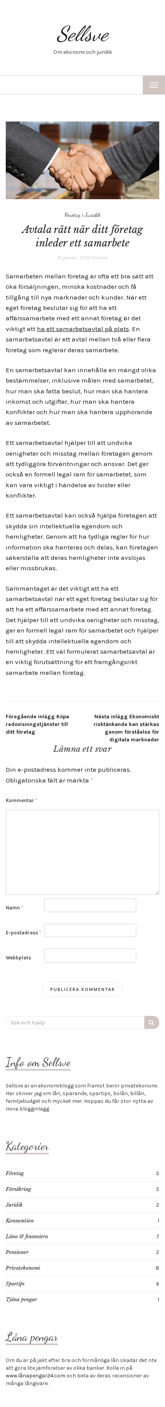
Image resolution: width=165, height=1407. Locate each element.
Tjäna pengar (21, 1299)
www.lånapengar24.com (35, 1375)
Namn (14, 908)
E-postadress (23, 933)
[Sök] (151, 1022)
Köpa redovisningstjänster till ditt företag (37, 724)
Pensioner (17, 1252)
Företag (72, 214)
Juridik (93, 214)
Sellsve (82, 33)
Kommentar (21, 800)
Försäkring (18, 1189)
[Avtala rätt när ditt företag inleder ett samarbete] (82, 160)
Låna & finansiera (27, 1236)
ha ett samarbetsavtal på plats (83, 329)
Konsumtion (20, 1220)
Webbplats (18, 958)
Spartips (15, 1283)
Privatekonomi (23, 1268)
